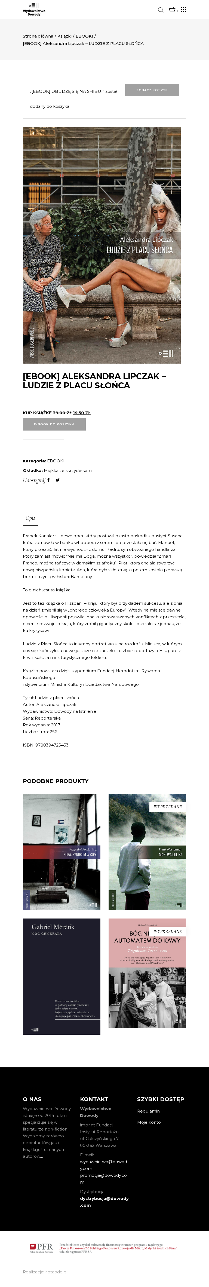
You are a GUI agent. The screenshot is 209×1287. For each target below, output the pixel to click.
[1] (172, 10)
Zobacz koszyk (152, 90)
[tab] (30, 518)
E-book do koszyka (54, 424)
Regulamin (148, 1111)
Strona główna (38, 36)
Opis (30, 517)
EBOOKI (84, 36)
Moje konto (149, 1122)
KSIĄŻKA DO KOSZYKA (61, 897)
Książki (64, 36)
